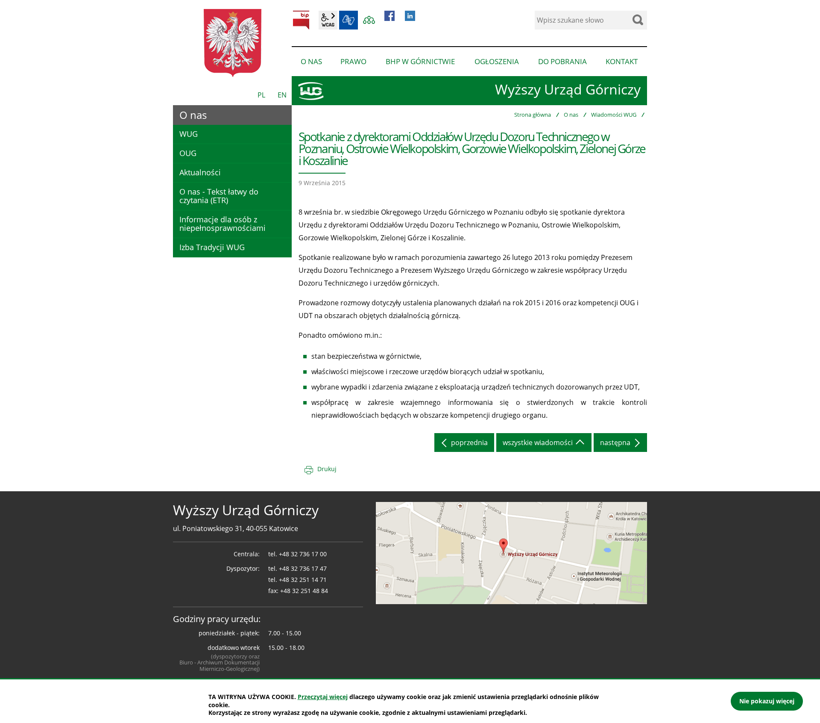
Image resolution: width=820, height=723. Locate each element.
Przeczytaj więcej (323, 697)
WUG (188, 134)
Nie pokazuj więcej (766, 701)
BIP (301, 20)
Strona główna (532, 114)
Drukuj (327, 469)
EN (282, 95)
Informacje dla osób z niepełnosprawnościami (222, 223)
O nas (571, 114)
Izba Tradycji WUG (212, 247)
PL (261, 95)
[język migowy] (348, 20)
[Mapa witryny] (369, 20)
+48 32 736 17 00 (303, 554)
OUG (187, 153)
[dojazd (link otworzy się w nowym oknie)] (511, 552)
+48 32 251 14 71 (303, 579)
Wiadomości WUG (613, 114)
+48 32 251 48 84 (304, 591)
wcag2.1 (328, 20)
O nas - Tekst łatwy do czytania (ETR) (218, 195)
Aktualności (200, 172)
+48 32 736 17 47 (303, 568)
